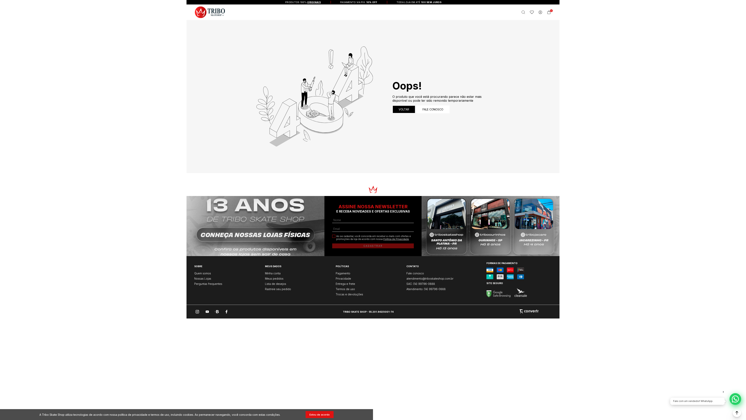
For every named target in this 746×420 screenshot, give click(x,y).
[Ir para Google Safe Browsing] (498, 296)
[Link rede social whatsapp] (217, 312)
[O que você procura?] (523, 12)
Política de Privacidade (396, 239)
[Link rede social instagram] (197, 312)
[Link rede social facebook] (227, 312)
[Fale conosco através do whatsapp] (735, 399)
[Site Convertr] (529, 311)
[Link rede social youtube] (207, 312)
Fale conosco (433, 109)
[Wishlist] (532, 12)
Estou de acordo (319, 414)
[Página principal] (210, 12)
